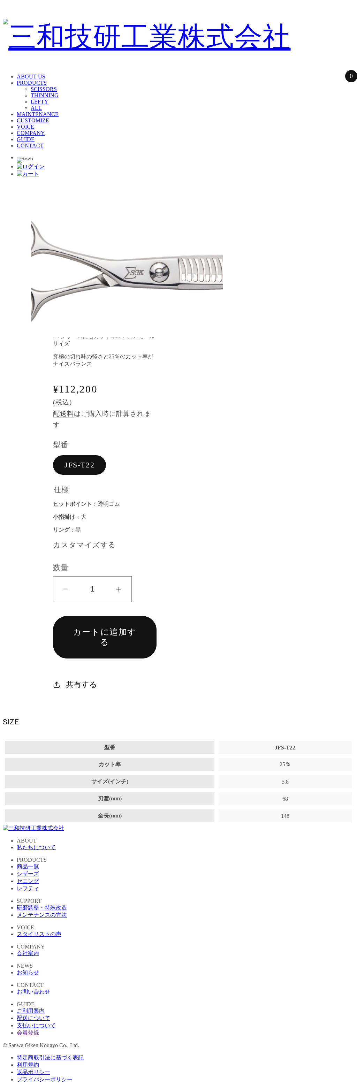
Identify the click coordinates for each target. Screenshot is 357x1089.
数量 (60, 567)
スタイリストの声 (39, 934)
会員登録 (28, 1033)
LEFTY (39, 102)
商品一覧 (28, 866)
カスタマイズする (84, 545)
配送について (33, 1018)
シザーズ (28, 874)
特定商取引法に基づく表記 (50, 1057)
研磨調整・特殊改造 (42, 908)
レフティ (28, 888)
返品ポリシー (33, 1072)
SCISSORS (44, 89)
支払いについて (36, 1025)
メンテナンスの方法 (42, 915)
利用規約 (28, 1065)
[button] (25, 160)
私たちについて (36, 847)
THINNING (45, 95)
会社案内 (28, 953)
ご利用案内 (31, 1011)
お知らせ (28, 972)
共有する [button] (81, 684)
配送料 (63, 413)
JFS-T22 (79, 464)
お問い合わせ (33, 992)
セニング (28, 881)
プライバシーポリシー (45, 1079)
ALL (36, 108)
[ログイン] (31, 166)
